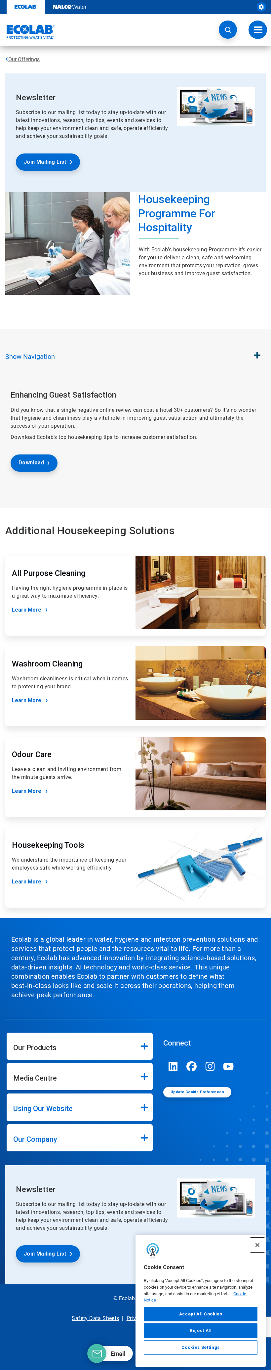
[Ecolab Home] (27, 32)
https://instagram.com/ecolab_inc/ (210, 1066)
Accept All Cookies (200, 1313)
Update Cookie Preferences (197, 1092)
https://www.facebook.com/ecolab (191, 1066)
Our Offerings (24, 59)
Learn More (26, 610)
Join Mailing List (45, 162)
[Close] (257, 1245)
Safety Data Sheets (95, 1318)
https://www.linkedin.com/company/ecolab (173, 1066)
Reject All (201, 1330)
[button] (228, 30)
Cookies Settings (200, 1347)
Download (31, 462)
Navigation (30, 357)
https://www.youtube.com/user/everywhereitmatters (228, 1066)
